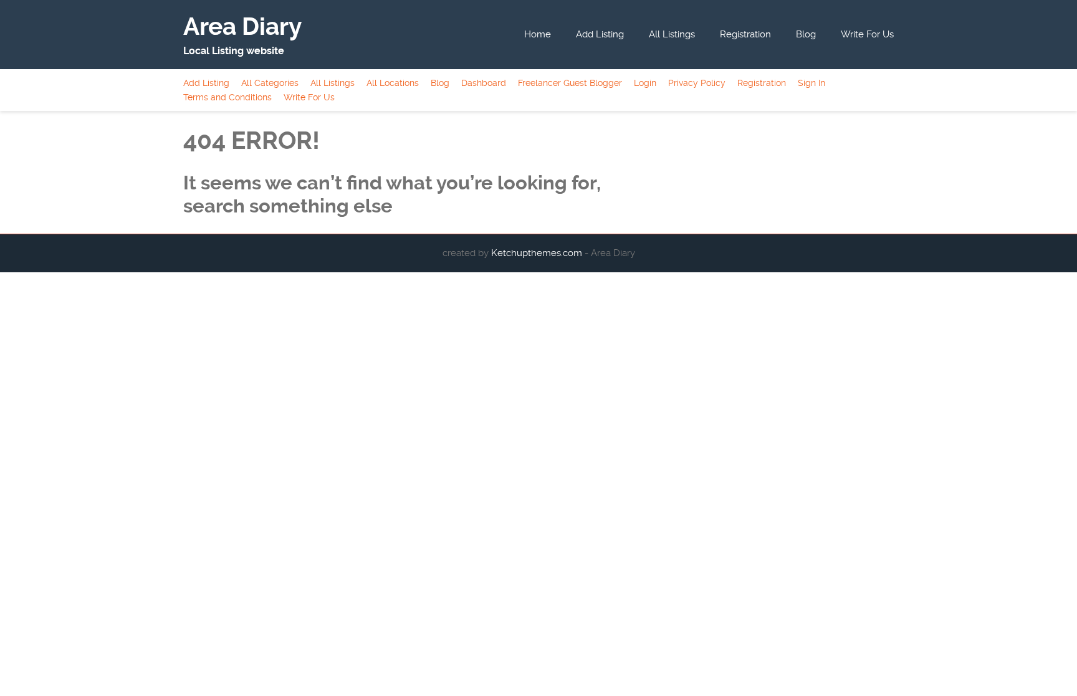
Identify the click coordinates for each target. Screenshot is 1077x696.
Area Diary (242, 26)
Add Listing (600, 34)
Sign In (811, 83)
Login (645, 83)
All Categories (270, 83)
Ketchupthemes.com (538, 253)
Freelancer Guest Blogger (570, 83)
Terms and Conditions (227, 97)
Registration (745, 34)
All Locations (392, 83)
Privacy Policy (696, 83)
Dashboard (483, 83)
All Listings (672, 34)
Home (537, 34)
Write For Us (867, 34)
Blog (806, 34)
